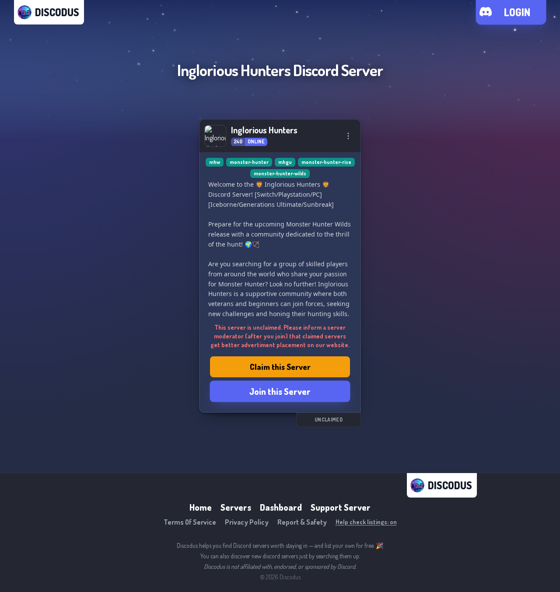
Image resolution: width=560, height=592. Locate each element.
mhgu (285, 162)
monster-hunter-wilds (280, 173)
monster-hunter (249, 162)
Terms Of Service (190, 522)
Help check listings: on (366, 522)
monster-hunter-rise (326, 162)
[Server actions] (348, 136)
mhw (214, 162)
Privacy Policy (247, 522)
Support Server (341, 507)
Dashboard (281, 507)
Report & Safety (302, 522)
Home (200, 507)
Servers (235, 507)
